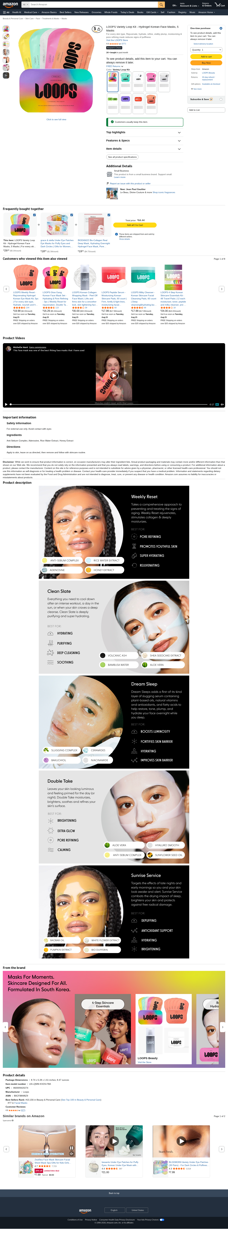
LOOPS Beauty (208, 73)
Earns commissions (37, 347)
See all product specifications (122, 157)
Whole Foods (110, 12)
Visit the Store (144, 1062)
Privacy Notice (91, 1220)
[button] (6, 12)
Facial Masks (20, 1103)
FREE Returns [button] (113, 66)
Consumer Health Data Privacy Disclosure (117, 1220)
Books (140, 12)
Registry (182, 12)
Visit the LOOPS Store (117, 40)
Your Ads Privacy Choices (148, 1220)
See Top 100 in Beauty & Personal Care (81, 1100)
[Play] (5, 404)
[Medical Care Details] (38, 12)
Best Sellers (65, 12)
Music (192, 12)
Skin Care (29, 19)
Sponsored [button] (7, 1120)
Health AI (16, 12)
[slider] (108, 404)
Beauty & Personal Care (13, 19)
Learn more (119, 177)
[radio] (6, 29)
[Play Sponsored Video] (114, 1141)
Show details (124, 239)
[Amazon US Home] (85, 1211)
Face (38, 19)
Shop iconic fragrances (164, 192)
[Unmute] (222, 404)
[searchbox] (93, 5)
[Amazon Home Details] (214, 12)
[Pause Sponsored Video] (71, 1148)
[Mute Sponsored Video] (71, 1154)
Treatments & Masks (50, 19)
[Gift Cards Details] (157, 12)
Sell (162, 12)
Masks (64, 19)
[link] (57, 225)
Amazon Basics (49, 12)
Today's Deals (127, 12)
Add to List (194, 110)
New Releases (81, 12)
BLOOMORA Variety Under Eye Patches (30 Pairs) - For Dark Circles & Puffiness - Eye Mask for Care (188, 1164)
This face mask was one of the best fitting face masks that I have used (48, 350)
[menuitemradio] (217, 404)
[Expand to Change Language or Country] (123, 1210)
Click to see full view (56, 119)
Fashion (171, 12)
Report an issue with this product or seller (130, 183)
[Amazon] (11, 5)
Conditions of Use (75, 1220)
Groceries (96, 12)
